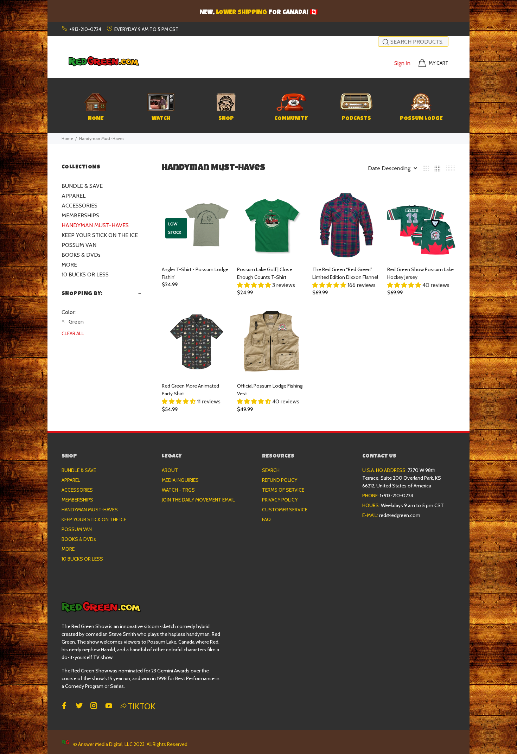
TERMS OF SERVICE (283, 490)
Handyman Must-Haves (101, 138)
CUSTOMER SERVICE (284, 509)
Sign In (402, 63)
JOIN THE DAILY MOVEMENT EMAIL (198, 500)
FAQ (266, 519)
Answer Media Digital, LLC (105, 744)
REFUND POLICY (279, 480)
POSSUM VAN (79, 245)
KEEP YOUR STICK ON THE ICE (100, 235)
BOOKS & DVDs (81, 254)
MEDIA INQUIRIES (180, 480)
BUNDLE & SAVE (82, 186)
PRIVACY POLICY (280, 500)
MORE (69, 264)
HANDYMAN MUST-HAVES (95, 225)
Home (67, 138)
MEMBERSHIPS (80, 215)
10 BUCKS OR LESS (85, 274)
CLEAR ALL (73, 333)
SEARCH (271, 470)
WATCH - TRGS (178, 490)
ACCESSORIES (79, 205)
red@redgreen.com (399, 515)
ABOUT (170, 470)
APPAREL (73, 195)
